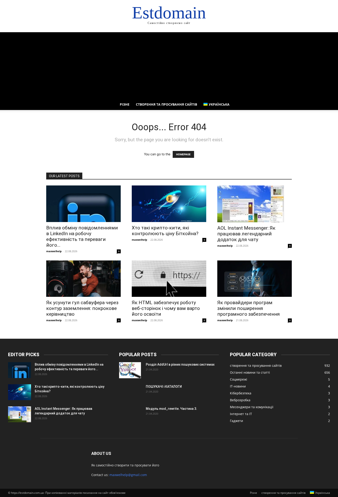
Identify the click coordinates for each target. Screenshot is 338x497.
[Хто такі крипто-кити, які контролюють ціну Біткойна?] (169, 203)
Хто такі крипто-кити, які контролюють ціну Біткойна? (165, 230)
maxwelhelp (54, 251)
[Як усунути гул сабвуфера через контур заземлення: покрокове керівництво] (83, 278)
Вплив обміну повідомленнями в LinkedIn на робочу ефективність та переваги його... (82, 236)
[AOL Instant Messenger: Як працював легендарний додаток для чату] (254, 203)
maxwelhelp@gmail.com (128, 475)
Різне (124, 104)
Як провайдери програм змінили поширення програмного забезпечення (248, 308)
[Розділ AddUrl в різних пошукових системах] (130, 370)
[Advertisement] (169, 64)
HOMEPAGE (183, 154)
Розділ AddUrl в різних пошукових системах (180, 364)
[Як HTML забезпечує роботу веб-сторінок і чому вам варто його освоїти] (169, 278)
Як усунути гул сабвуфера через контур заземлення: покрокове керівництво (82, 308)
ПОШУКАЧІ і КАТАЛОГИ (164, 386)
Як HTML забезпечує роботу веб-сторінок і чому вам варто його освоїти (166, 308)
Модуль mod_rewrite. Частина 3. (171, 408)
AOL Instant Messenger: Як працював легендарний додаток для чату (246, 233)
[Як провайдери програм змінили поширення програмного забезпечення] (254, 278)
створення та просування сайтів (166, 104)
